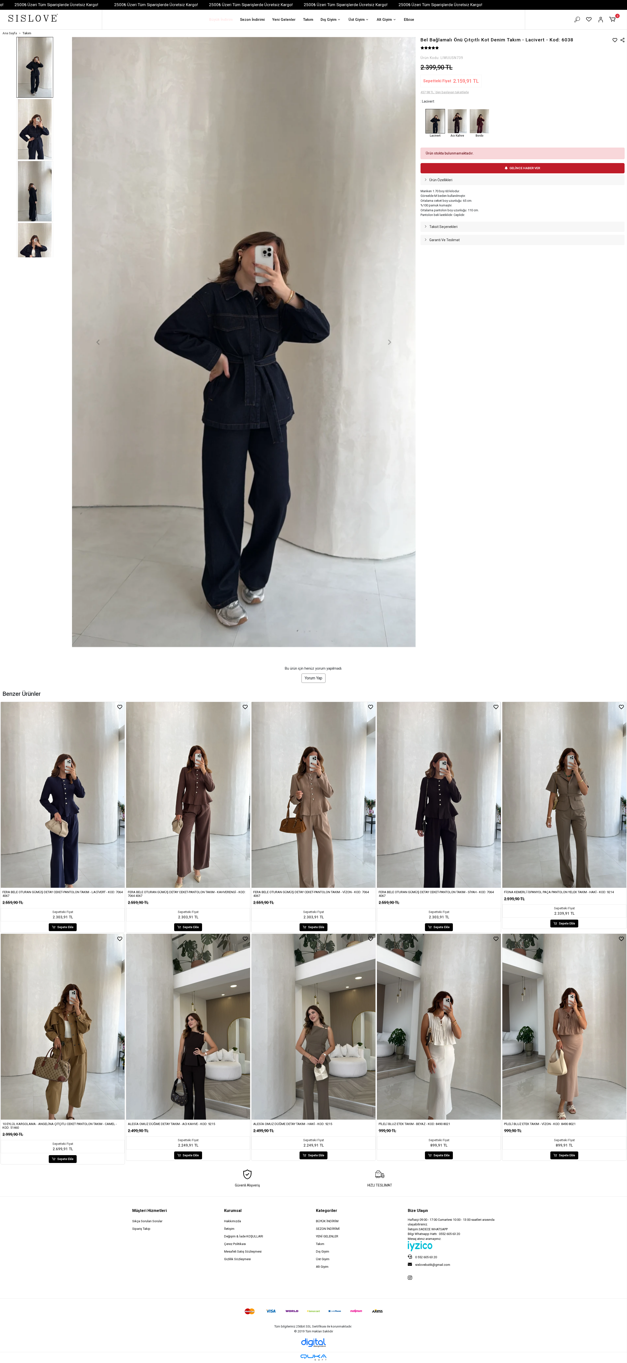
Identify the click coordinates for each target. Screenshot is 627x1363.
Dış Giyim (329, 19)
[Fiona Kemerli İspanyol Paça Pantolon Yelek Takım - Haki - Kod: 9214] (564, 795)
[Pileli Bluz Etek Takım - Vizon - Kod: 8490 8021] (564, 1027)
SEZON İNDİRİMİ (328, 1229)
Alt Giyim (384, 19)
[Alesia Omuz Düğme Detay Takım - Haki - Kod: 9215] (313, 1027)
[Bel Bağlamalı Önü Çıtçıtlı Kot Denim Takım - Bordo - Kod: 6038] (479, 121)
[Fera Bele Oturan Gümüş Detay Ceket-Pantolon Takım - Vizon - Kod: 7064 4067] (313, 795)
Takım (308, 19)
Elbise (409, 19)
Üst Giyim (357, 19)
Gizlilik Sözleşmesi (237, 1259)
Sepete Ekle (65, 927)
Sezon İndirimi (252, 19)
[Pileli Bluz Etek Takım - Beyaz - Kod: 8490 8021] (439, 1027)
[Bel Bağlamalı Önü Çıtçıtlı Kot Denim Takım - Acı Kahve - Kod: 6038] (457, 121)
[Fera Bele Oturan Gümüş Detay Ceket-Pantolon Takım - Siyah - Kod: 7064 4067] (439, 795)
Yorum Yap (313, 678)
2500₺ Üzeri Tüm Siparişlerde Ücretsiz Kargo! (56, 4)
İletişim (229, 1229)
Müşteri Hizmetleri (149, 1210)
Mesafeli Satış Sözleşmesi (243, 1251)
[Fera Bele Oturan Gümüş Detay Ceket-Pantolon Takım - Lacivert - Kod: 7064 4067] (63, 795)
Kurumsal (232, 1210)
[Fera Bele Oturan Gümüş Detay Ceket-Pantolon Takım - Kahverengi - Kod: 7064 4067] (188, 795)
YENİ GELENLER (327, 1236)
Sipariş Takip (141, 1229)
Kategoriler (326, 1210)
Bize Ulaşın (418, 1210)
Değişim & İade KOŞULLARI (243, 1236)
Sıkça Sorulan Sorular (147, 1221)
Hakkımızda (232, 1221)
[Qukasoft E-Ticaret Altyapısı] (313, 1357)
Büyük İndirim (221, 19)
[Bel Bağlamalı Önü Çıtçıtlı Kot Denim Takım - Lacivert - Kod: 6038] (435, 121)
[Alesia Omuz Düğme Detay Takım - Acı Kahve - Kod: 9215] (188, 1027)
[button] (613, 19)
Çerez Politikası (235, 1244)
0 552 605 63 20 (425, 1257)
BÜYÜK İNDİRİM (327, 1221)
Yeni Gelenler (284, 19)
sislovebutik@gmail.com (432, 1265)
